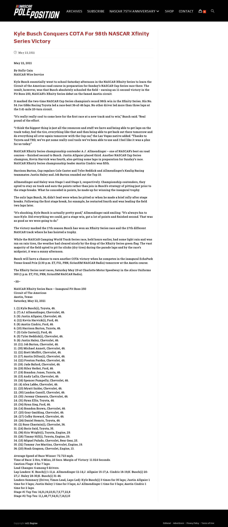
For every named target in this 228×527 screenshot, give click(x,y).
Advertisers (178, 523)
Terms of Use (207, 523)
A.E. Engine (31, 523)
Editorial (167, 523)
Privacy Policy (193, 523)
